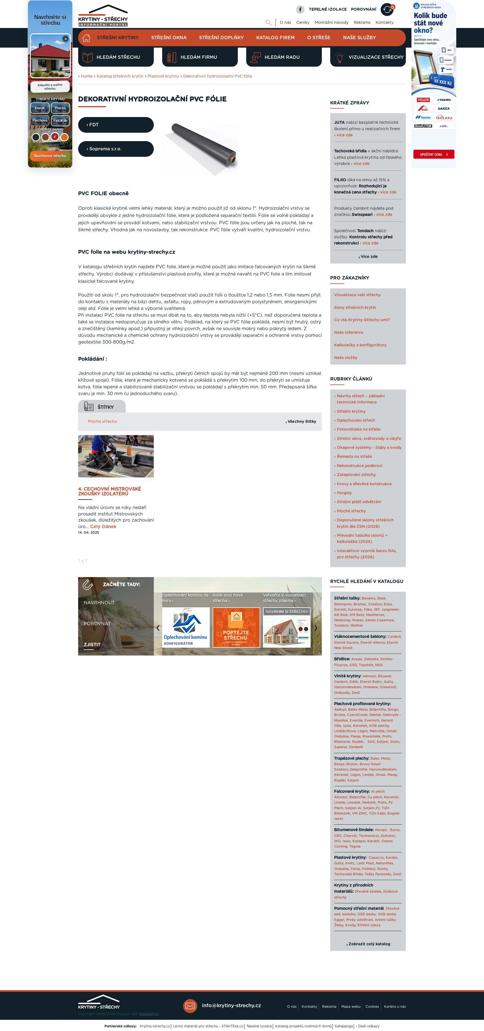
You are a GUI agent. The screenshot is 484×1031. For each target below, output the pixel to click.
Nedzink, (369, 802)
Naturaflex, (385, 863)
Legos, (363, 731)
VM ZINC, (360, 813)
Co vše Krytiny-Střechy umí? (362, 320)
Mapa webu (350, 1006)
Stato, (395, 741)
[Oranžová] (64, 137)
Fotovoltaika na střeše (358, 429)
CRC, (338, 836)
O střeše (319, 38)
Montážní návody (331, 23)
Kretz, (350, 863)
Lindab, (368, 774)
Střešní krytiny (118, 38)
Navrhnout (99, 603)
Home (86, 76)
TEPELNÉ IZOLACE (328, 9)
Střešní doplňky (221, 38)
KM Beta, (357, 615)
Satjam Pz (371, 808)
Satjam (353, 780)
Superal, (341, 747)
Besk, (381, 598)
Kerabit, (373, 841)
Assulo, (357, 659)
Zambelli (356, 747)
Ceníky (303, 23)
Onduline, (371, 687)
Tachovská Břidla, (349, 874)
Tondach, (341, 625)
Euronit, (340, 609)
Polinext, (369, 869)
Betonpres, (343, 604)
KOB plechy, (379, 725)
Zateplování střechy (356, 475)
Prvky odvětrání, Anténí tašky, (371, 920)
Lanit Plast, (366, 863)
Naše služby (359, 38)
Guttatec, (388, 836)
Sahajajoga (344, 1026)
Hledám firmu (199, 57)
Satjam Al (353, 808)
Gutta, (389, 682)
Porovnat (97, 624)
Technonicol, (369, 836)
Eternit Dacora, (346, 642)
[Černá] (36, 137)
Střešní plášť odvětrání (359, 502)
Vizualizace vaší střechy (357, 295)
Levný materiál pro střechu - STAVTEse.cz (208, 1026)
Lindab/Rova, (345, 731)
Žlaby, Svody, (345, 925)
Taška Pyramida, (378, 874)
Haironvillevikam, (348, 687)
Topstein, (366, 665)
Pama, (356, 869)
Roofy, (382, 869)
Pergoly (344, 493)
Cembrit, (395, 636)
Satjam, (383, 741)
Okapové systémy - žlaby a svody (369, 448)
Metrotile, (377, 731)
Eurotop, (355, 609)
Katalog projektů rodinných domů (303, 1026)
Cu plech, (375, 797)
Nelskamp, (342, 620)
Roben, (358, 620)
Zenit (356, 692)
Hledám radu (282, 57)
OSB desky (366, 914)
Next (317, 631)
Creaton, (375, 604)
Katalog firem (275, 38)
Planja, (356, 736)
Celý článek (103, 526)
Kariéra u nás (395, 1006)
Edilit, (354, 682)
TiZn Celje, (377, 813)
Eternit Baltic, (371, 682)
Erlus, (388, 604)
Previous (159, 631)
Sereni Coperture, (380, 620)
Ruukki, (358, 741)
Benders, (369, 598)
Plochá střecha (102, 422)
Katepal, (359, 841)
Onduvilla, (342, 692)
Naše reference (348, 333)
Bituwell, (385, 676)
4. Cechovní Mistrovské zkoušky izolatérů (109, 491)
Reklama (362, 23)
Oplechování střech (356, 421)
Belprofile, (357, 797)
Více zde (369, 257)
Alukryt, (340, 709)
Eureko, (392, 857)
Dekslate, (371, 659)
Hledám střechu (118, 57)
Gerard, (387, 720)
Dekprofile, (359, 769)
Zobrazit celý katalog (369, 944)
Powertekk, (371, 736)
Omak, (392, 731)
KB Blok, (341, 615)
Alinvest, (370, 676)
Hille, (338, 725)
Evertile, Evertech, (365, 720)
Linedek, (354, 802)
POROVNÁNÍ (363, 9)
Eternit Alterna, (373, 642)
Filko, (368, 609)
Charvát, (351, 836)
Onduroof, (388, 687)
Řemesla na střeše (354, 457)
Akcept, (381, 830)
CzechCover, (357, 715)
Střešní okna (169, 38)
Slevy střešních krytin (355, 308)
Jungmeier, (390, 609)
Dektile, (375, 715)
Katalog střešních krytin (120, 76)
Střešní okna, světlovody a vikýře (369, 439)
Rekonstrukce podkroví (359, 466)
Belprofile (377, 709)
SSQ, (354, 665)
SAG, (371, 741)
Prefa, (387, 736)
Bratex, (340, 715)
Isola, (347, 725)
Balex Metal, (358, 709)
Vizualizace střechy (376, 57)
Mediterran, (375, 615)
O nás (285, 23)
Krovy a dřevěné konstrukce (364, 484)
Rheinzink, (343, 741)
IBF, (377, 609)
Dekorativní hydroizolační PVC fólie (217, 76)
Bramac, (360, 604)
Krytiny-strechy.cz (155, 1026)
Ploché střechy (351, 511)
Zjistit (92, 645)
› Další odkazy (368, 1026)
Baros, (395, 830)
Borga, (393, 709)
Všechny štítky (302, 422)
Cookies (372, 1006)
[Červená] (54, 136)
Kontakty (385, 23)
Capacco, (377, 857)
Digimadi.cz (149, 1014)
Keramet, (360, 725)
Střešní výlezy (369, 925)
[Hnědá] (45, 137)
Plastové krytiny (163, 76)
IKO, (337, 841)
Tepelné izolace (259, 1026)
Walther (356, 625)
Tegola (354, 846)
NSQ (379, 665)
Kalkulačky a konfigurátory (360, 345)
